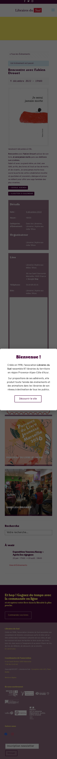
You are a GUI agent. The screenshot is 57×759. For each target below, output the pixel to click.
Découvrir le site (28, 398)
